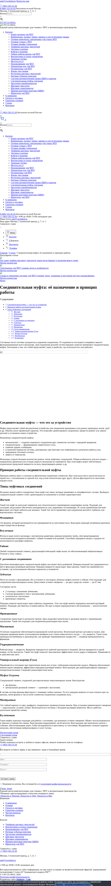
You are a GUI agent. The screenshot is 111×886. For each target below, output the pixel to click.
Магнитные (18, 327)
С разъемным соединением (24, 320)
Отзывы (9, 805)
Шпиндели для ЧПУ (20, 93)
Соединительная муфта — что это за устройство (27, 304)
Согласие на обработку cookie (77, 885)
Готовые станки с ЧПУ (21, 42)
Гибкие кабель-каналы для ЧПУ (25, 54)
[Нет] (92, 885)
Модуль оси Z (17, 61)
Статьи (8, 103)
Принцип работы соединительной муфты (24, 307)
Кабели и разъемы (19, 51)
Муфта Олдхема (21, 333)
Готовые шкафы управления (24, 44)
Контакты (9, 105)
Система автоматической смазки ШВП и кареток (33, 78)
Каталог (9, 32)
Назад (2, 280)
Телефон (13, 248)
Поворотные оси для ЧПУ (23, 66)
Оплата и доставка (14, 98)
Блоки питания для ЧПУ (22, 34)
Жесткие (17, 312)
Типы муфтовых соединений (19, 309)
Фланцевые (18, 314)
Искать (3, 13)
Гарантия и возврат (14, 100)
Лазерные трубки (19, 59)
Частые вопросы (13, 813)
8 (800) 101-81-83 (8, 8)
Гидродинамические (22, 329)
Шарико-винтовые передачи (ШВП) (27, 91)
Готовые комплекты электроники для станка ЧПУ (34, 39)
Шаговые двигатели (20, 86)
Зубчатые (17, 323)
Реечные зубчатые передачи (23, 76)
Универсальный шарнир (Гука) (26, 331)
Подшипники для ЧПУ (21, 69)
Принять (59, 885)
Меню (12, 233)
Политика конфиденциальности (15, 877)
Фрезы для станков (19, 71)
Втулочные (18, 316)
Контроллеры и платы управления (27, 56)
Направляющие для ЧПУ (22, 64)
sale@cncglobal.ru (8, 1)
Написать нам (22, 1)
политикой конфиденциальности (56, 784)
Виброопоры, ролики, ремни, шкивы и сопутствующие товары (40, 37)
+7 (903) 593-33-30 (8, 6)
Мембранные (20, 336)
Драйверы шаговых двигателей (25, 47)
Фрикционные (19, 325)
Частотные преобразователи (24, 83)
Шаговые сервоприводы (22, 88)
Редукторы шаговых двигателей (26, 73)
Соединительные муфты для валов (27, 81)
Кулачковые (19, 338)
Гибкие (16, 318)
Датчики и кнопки (19, 49)
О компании (11, 96)
